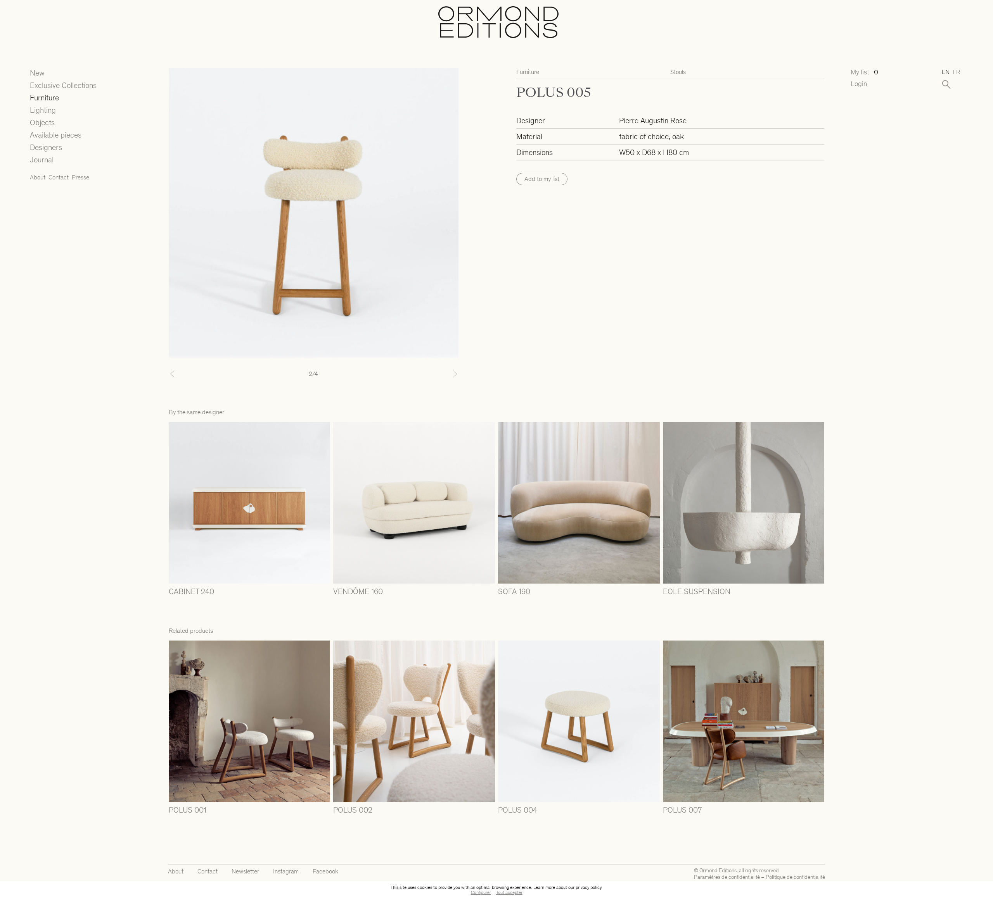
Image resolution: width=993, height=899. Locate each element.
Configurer (481, 892)
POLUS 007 (682, 810)
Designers (46, 147)
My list (864, 72)
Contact (58, 177)
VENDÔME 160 (358, 591)
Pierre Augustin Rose (653, 120)
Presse (80, 177)
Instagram (286, 871)
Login (859, 84)
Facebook (325, 871)
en (946, 72)
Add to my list (541, 179)
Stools (678, 72)
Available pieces (55, 135)
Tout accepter (509, 892)
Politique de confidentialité (795, 877)
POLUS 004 (517, 810)
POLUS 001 (187, 810)
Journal (42, 159)
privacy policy (588, 887)
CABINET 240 (191, 591)
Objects (42, 122)
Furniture (44, 97)
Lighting (43, 110)
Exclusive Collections (63, 85)
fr (956, 72)
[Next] (436, 373)
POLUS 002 (352, 810)
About (37, 177)
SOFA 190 (514, 591)
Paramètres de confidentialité (727, 877)
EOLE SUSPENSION (696, 591)
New (37, 73)
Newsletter (245, 871)
